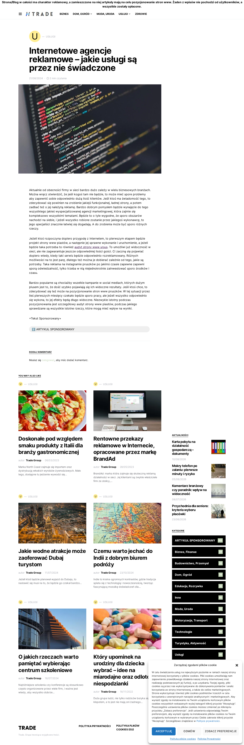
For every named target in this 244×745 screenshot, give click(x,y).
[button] (237, 665)
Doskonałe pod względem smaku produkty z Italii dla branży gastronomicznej (50, 445)
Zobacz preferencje (221, 731)
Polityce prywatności (208, 720)
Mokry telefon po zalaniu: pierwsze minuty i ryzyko (185, 470)
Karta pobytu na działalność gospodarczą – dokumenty (183, 448)
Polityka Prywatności (209, 738)
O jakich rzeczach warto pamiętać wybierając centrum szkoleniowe (48, 663)
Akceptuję (164, 731)
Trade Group (33, 460)
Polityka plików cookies (183, 738)
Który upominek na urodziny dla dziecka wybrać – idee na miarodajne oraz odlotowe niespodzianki (125, 670)
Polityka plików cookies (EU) (128, 727)
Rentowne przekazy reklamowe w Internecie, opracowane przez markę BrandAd (124, 448)
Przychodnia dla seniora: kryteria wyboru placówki (190, 510)
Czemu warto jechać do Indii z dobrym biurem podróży (122, 558)
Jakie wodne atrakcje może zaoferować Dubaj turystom (52, 558)
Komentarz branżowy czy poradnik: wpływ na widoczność (189, 490)
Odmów (189, 731)
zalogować (48, 360)
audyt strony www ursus (91, 247)
